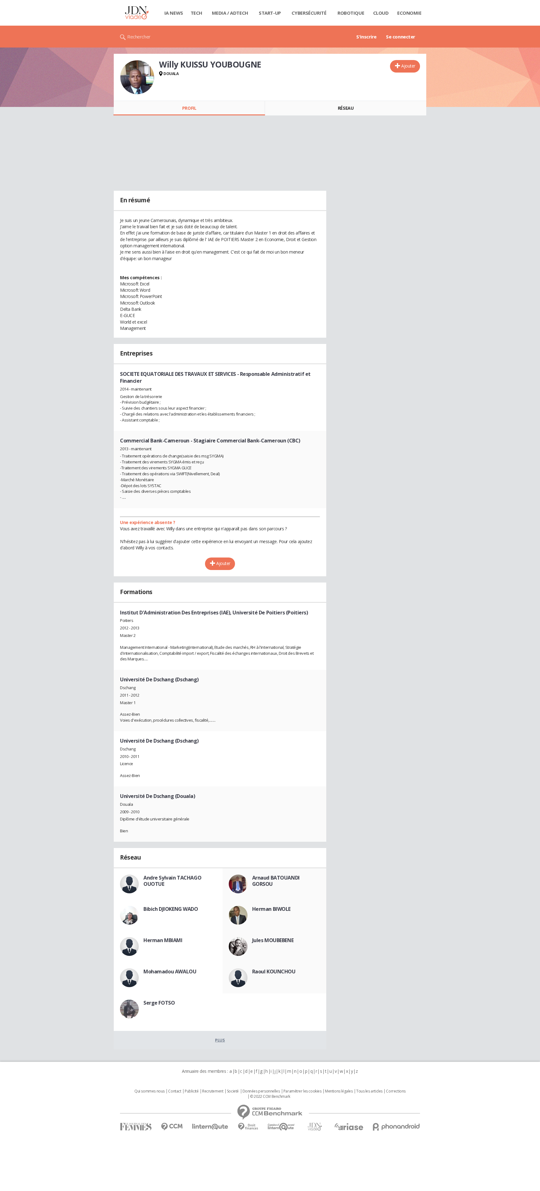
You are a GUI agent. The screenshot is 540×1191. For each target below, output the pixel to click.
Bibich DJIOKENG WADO (170, 909)
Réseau (345, 108)
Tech (196, 13)
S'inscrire (366, 36)
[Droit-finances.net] (248, 1127)
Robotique (351, 13)
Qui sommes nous (149, 1091)
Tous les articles (369, 1091)
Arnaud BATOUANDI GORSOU (276, 880)
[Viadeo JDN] (314, 1127)
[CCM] (171, 1127)
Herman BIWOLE (271, 909)
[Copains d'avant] (281, 1127)
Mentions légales (338, 1091)
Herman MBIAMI (162, 940)
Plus (220, 1040)
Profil (189, 108)
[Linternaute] (210, 1127)
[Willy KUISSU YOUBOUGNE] (137, 77)
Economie (409, 13)
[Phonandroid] (396, 1127)
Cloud (381, 13)
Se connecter (400, 36)
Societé (233, 1091)
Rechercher (139, 36)
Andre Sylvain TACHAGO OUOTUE (172, 880)
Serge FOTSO (159, 1002)
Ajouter (408, 66)
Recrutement (212, 1091)
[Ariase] (348, 1126)
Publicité (191, 1091)
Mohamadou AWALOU (169, 971)
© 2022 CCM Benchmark (270, 1096)
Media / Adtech (230, 13)
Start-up (270, 13)
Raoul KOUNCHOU (274, 971)
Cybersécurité (309, 13)
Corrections (395, 1091)
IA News (173, 13)
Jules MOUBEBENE (273, 940)
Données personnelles (261, 1091)
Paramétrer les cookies (302, 1091)
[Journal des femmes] (136, 1127)
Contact (174, 1091)
